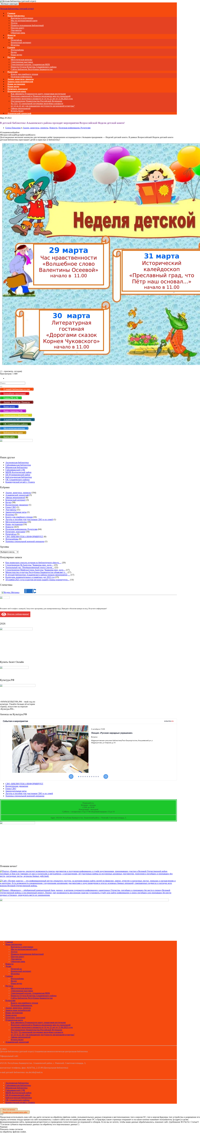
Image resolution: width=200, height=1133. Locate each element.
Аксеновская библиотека (17, 462)
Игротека (9, 514)
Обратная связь (18, 33)
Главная (9, 942)
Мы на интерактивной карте (24, 20)
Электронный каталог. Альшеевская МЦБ (30, 64)
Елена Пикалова (13, 128)
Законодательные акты (16, 512)
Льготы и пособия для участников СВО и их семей (29, 519)
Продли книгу (17, 28)
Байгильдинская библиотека (18, 477)
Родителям (12, 72)
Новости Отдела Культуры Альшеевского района (33, 67)
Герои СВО (10, 507)
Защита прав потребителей (17, 1010)
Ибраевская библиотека (16, 467)
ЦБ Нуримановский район (17, 475)
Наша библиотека (16, 16)
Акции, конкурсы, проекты (35, 128)
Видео (14, 52)
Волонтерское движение (16, 505)
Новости (53, 128)
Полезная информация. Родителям (74, 128)
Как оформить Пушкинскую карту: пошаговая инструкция (38, 94)
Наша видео (16, 983)
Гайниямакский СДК (15, 470)
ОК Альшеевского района (17, 479)
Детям (10, 38)
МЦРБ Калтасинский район (18, 472)
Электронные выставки (22, 62)
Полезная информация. (21, 1005)
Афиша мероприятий (20, 108)
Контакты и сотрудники (22, 18)
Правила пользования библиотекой (27, 25)
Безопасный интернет (21, 42)
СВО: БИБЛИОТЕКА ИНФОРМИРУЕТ (24, 536)
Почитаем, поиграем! (15, 532)
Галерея (11, 47)
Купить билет (17, 1039)
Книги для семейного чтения (24, 74)
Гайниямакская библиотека (18, 465)
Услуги (14, 23)
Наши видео (11, 1015)
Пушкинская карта (16, 91)
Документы (16, 30)
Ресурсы (11, 57)
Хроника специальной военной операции (24, 541)
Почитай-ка (16, 40)
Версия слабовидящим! (17, 614)
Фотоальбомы (17, 50)
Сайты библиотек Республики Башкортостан (32, 69)
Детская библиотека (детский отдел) (17, 8)
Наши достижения (14, 524)
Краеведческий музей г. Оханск (20, 482)
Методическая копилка (21, 59)
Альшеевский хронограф (19, 113)
